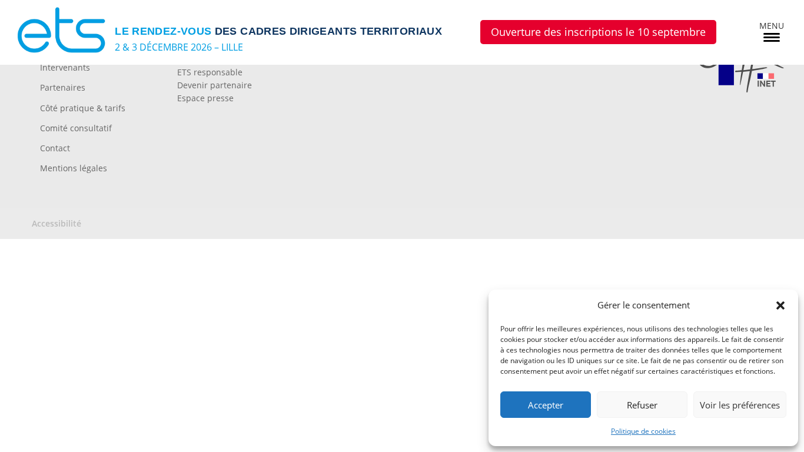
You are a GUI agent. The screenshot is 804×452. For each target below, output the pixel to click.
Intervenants (65, 67)
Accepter (545, 405)
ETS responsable (209, 72)
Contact (55, 148)
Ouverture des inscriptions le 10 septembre (598, 32)
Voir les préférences (740, 405)
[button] (780, 305)
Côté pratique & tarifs (82, 108)
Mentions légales (73, 168)
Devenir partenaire (214, 85)
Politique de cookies (643, 431)
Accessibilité (56, 223)
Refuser (642, 405)
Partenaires (62, 87)
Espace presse (205, 98)
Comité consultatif (76, 128)
